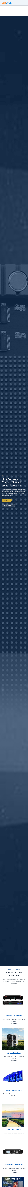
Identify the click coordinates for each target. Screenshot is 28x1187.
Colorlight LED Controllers (14, 1164)
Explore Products (8, 505)
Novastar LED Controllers (14, 1015)
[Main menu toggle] (26, 2)
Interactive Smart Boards (14, 1090)
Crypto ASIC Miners (14, 1053)
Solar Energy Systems (14, 1129)
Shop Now (6, 500)
